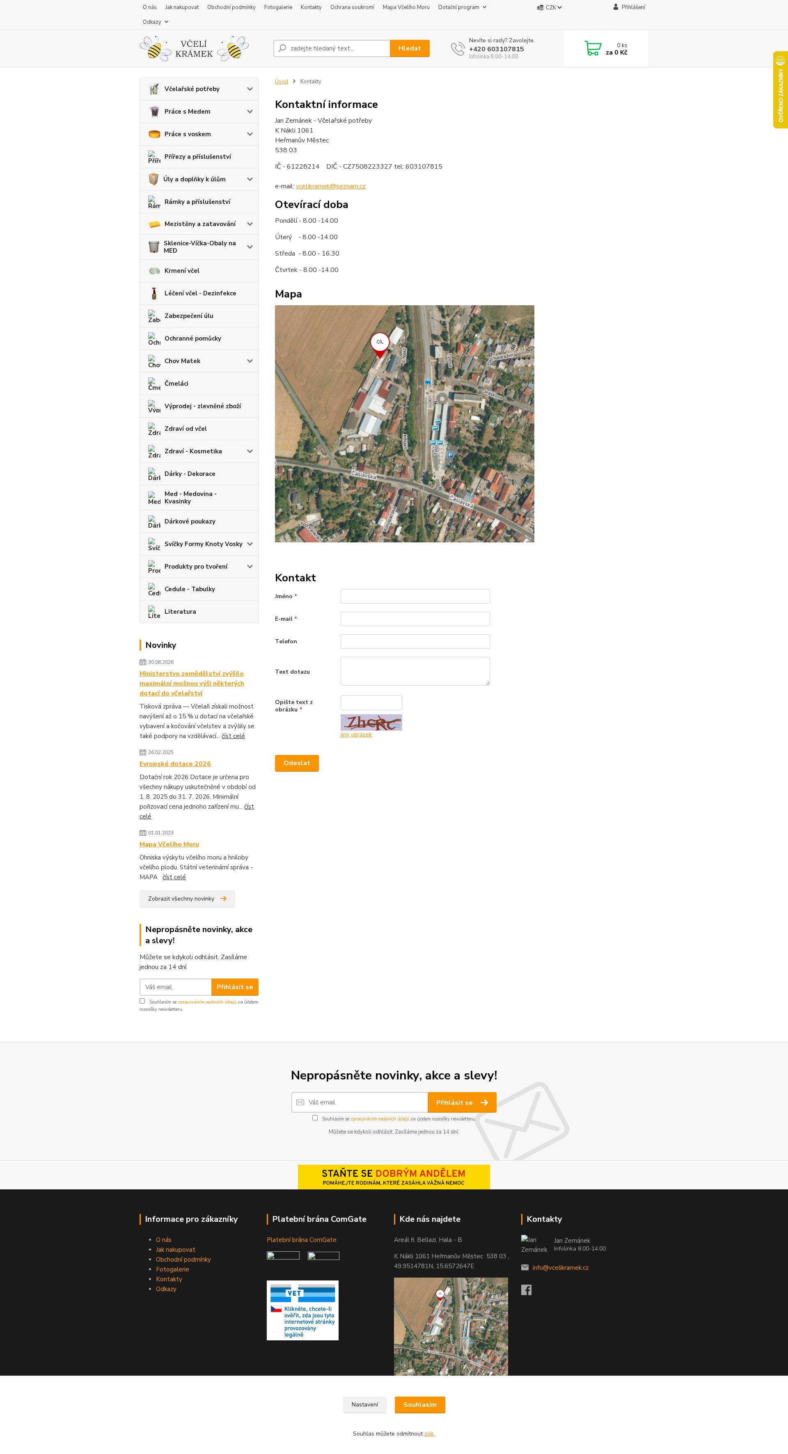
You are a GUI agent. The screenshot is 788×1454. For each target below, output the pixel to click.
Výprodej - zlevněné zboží (203, 406)
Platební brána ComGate (302, 1240)
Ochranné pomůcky (193, 338)
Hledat (410, 48)
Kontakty (311, 7)
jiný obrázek (356, 734)
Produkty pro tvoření (196, 566)
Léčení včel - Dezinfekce (200, 293)
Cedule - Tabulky (190, 589)
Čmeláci (176, 384)
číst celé (233, 736)
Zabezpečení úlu (189, 316)
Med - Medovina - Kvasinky (191, 497)
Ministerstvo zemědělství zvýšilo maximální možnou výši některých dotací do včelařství (192, 683)
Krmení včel (182, 271)
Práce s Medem (188, 111)
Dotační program (458, 7)
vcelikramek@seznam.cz (331, 186)
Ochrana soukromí (352, 7)
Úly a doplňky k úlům (194, 179)
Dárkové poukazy (190, 521)
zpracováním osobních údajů (207, 1002)
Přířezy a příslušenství (198, 157)
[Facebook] (530, 1292)
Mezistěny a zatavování (200, 224)
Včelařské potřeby (192, 89)
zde (429, 1434)
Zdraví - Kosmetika (193, 451)
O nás (150, 7)
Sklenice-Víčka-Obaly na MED (200, 247)
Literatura (180, 612)
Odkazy (152, 22)
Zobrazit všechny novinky (181, 899)
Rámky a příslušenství (197, 202)
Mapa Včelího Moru (406, 7)
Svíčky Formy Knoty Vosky (204, 544)
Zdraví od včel (186, 429)
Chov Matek (182, 361)
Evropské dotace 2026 (175, 763)
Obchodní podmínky (231, 7)
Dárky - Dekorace (190, 474)
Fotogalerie (278, 7)
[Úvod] (203, 48)
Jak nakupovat (182, 7)
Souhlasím (420, 1404)
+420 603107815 (496, 49)
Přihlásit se (235, 987)
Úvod (281, 81)
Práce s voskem (188, 134)
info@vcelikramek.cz (561, 1268)
